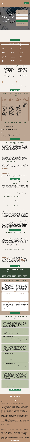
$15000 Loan (4, 276)
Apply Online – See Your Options (14, 179)
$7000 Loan (9, 275)
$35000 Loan (25, 276)
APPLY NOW (26, 3)
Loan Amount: (18, 13)
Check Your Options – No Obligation (14, 90)
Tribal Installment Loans (5, 168)
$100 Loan (3, 271)
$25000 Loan (14, 276)
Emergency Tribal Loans (5, 173)
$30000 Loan (20, 276)
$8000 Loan (14, 275)
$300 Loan (14, 271)
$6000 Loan (4, 275)
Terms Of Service (15, 400)
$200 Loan (9, 271)
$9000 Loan (19, 275)
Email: (17, 16)
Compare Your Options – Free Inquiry (14, 229)
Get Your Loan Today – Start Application (14, 389)
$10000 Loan (25, 275)
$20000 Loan (9, 276)
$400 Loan (19, 271)
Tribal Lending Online (2, 3)
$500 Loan (24, 271)
